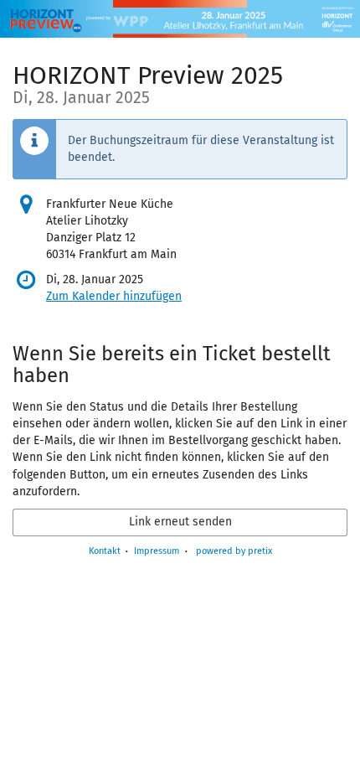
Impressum (156, 551)
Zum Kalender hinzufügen (114, 296)
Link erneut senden (180, 522)
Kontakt (105, 551)
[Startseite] (180, 19)
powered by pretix (234, 551)
